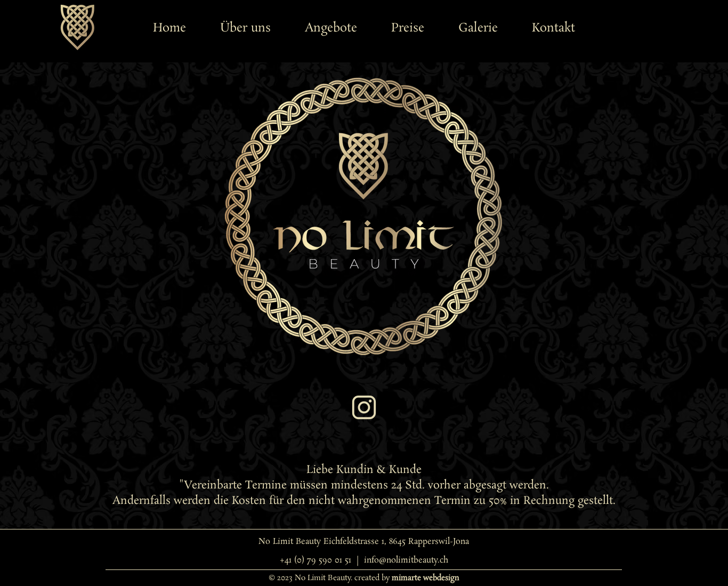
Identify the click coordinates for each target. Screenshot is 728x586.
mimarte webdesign (425, 578)
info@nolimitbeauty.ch (406, 560)
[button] (331, 28)
